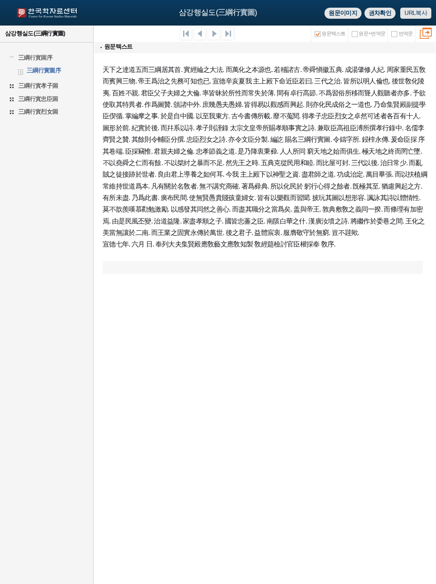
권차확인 (380, 12)
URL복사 (415, 12)
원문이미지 (343, 12)
